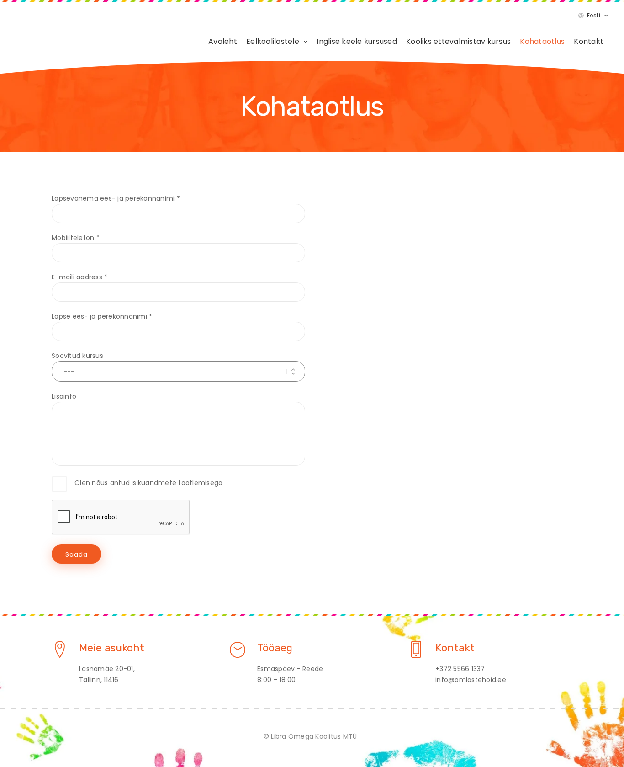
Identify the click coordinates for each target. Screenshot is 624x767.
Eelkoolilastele (272, 41)
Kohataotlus (542, 41)
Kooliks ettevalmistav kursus (458, 41)
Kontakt (588, 41)
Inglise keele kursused (357, 41)
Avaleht (222, 41)
